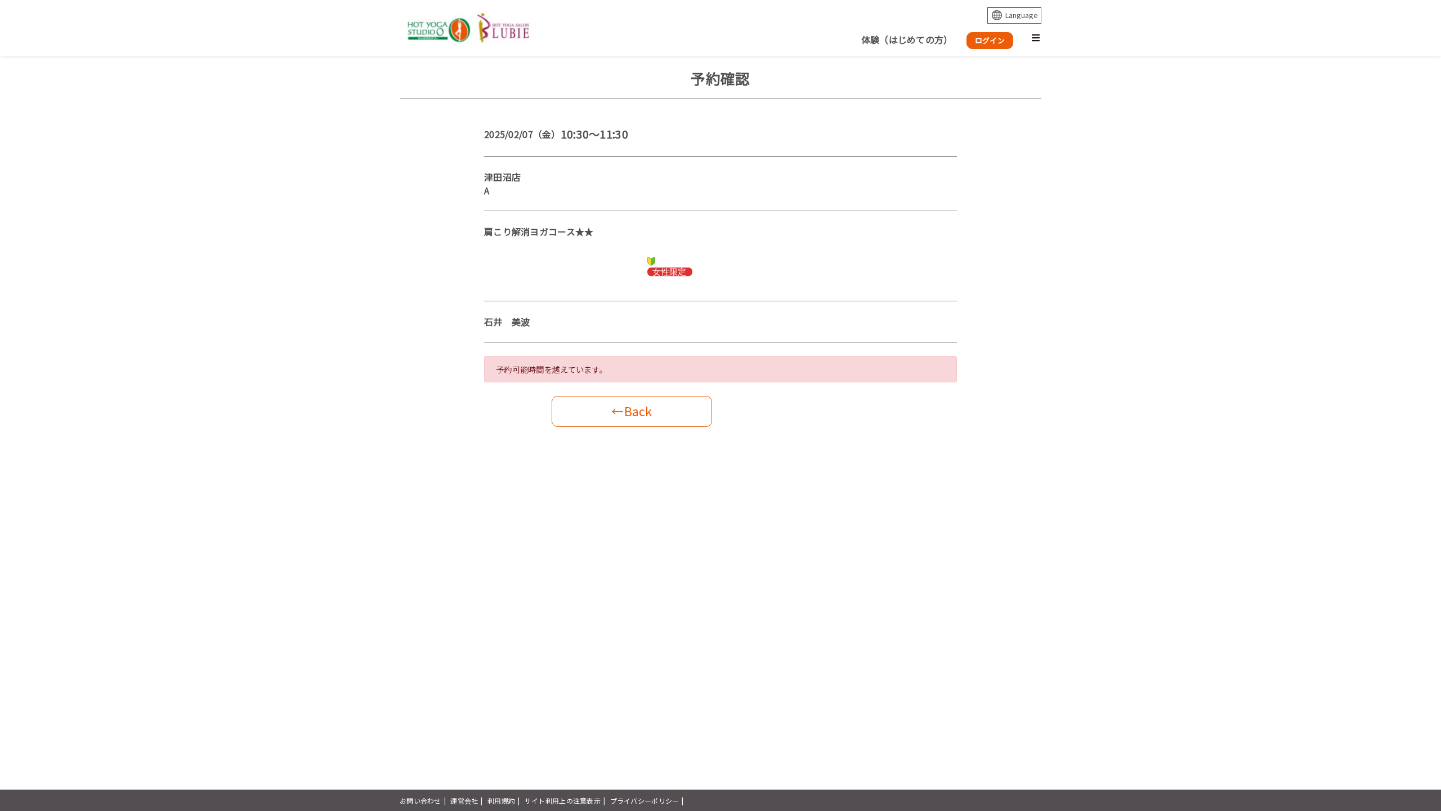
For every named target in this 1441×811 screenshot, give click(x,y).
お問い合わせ (420, 800)
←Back (631, 411)
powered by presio (1010, 800)
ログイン (990, 40)
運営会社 (464, 800)
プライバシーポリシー (644, 800)
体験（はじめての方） (907, 39)
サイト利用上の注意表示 (563, 800)
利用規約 (501, 800)
